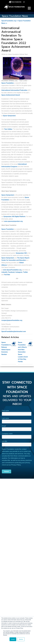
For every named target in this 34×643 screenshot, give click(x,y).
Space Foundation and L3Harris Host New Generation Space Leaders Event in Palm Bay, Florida (23, 352)
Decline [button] (21, 639)
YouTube (7, 274)
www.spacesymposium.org (13, 221)
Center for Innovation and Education (13, 260)
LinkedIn (4, 272)
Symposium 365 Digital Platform (14, 216)
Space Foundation (7, 83)
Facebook (11, 272)
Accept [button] (13, 639)
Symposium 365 (21, 253)
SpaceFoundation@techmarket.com (13, 331)
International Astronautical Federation (14, 90)
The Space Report (23, 258)
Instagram (18, 272)
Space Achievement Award (10, 95)
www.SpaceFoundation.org (12, 270)
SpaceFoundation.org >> (9, 21)
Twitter (25, 272)
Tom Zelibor (8, 129)
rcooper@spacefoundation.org (11, 320)
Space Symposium (9, 116)
